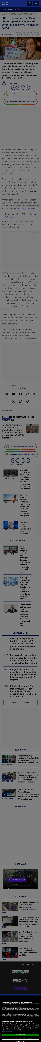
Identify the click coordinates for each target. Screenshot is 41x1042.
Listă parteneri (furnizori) (7, 1031)
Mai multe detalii (26, 1007)
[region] (20, 1019)
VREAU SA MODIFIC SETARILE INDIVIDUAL (20, 1038)
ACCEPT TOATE (20, 1035)
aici (26, 1014)
